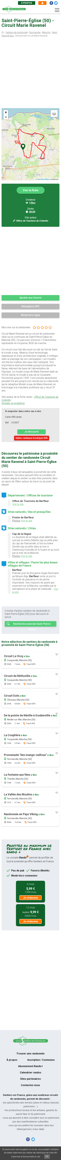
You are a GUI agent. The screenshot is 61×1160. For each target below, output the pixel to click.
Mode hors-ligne (30, 315)
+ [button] (6, 112)
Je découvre (31, 431)
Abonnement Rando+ (30, 1066)
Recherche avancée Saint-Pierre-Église (32, 624)
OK (47, 1156)
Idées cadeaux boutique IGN (32, 438)
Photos (16, 520)
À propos (26, 3)
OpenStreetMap (43, 179)
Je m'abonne (30, 897)
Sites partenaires (30, 1078)
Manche (46, 32)
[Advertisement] (30, 73)
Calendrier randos (30, 1072)
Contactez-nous (30, 1085)
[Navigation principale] (57, 10)
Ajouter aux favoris (30, 297)
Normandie (34, 32)
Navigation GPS (30, 306)
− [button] (6, 117)
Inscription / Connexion (41, 1059)
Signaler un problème (13, 403)
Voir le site (18, 504)
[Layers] (54, 113)
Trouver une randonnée (30, 1053)
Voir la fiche (30, 190)
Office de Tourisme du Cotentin (32, 220)
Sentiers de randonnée (17, 32)
